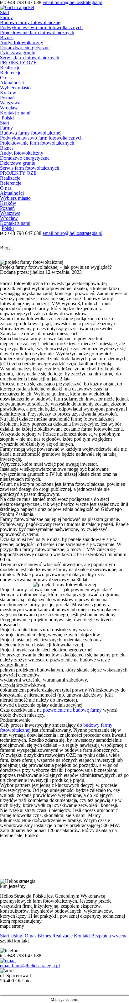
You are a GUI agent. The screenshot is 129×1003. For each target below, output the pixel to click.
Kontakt (82, 935)
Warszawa (10, 102)
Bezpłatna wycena (109, 935)
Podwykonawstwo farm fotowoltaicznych (41, 27)
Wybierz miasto (15, 87)
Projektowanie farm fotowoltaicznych (37, 32)
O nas (6, 77)
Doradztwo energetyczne (24, 47)
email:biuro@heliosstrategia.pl (72, 233)
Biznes (6, 37)
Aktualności (12, 82)
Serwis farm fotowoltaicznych (29, 57)
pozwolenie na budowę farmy (72, 710)
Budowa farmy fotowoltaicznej (30, 22)
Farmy (6, 17)
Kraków (8, 92)
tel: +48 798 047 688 (21, 233)
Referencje (10, 72)
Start (4, 12)
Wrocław (9, 107)
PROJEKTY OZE (18, 62)
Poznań (7, 97)
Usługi (16, 935)
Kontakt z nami (15, 112)
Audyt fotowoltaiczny (21, 42)
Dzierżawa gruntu (17, 52)
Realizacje (10, 67)
